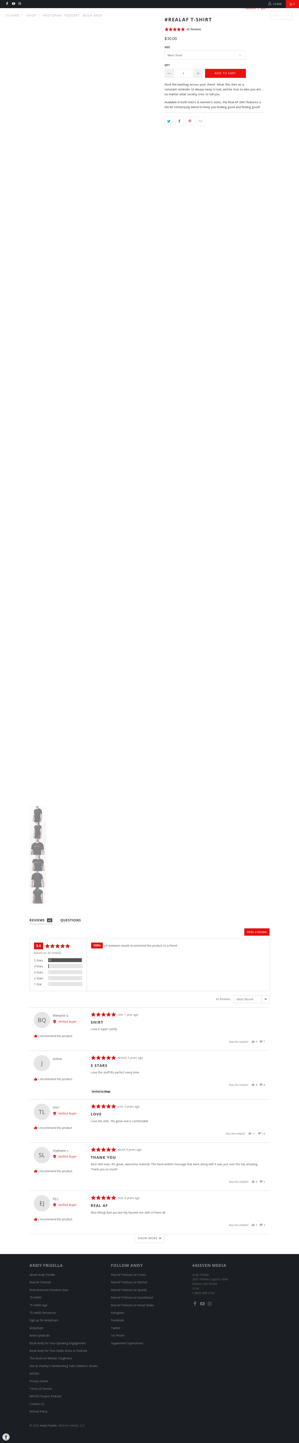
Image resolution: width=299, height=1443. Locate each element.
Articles (34, 1373)
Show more (147, 1238)
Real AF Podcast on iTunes (128, 1275)
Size (167, 47)
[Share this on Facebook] (179, 121)
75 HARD (35, 1297)
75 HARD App (38, 1305)
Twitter (115, 1328)
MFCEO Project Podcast (45, 1396)
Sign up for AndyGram (43, 1320)
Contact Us (36, 1404)
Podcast (72, 15)
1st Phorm (118, 1335)
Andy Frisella (151, 14)
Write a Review (257, 932)
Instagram (117, 1313)
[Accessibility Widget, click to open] (6, 1437)
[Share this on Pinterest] (190, 121)
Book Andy (93, 15)
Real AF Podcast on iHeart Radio (132, 1305)
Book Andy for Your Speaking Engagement (57, 1343)
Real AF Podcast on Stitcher (129, 1282)
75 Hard (13, 15)
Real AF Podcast (40, 1282)
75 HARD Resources (42, 1313)
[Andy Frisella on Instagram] (19, 4)
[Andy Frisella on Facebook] (7, 4)
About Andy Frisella (42, 1275)
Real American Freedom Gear (48, 1290)
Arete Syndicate (39, 1335)
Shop (32, 15)
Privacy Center (38, 1381)
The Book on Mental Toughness (50, 1358)
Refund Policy (38, 1411)
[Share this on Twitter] (169, 121)
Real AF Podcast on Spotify (129, 1290)
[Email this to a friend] (200, 121)
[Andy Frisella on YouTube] (13, 4)
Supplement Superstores (127, 1343)
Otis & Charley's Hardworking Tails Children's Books (63, 1366)
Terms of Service (40, 1389)
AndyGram (52, 15)
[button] (183, 29)
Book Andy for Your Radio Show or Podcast (58, 1351)
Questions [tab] (70, 920)
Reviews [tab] (40, 920)
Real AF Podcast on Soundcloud (132, 1297)
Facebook (117, 1320)
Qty (167, 65)
